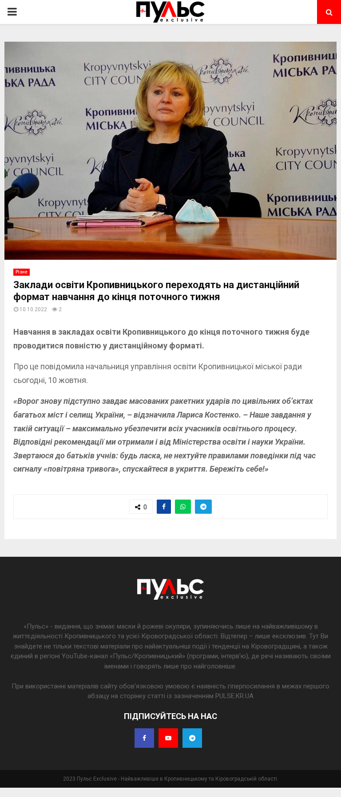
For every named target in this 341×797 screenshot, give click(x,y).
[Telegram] (192, 738)
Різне (22, 272)
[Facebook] (144, 738)
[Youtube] (168, 738)
